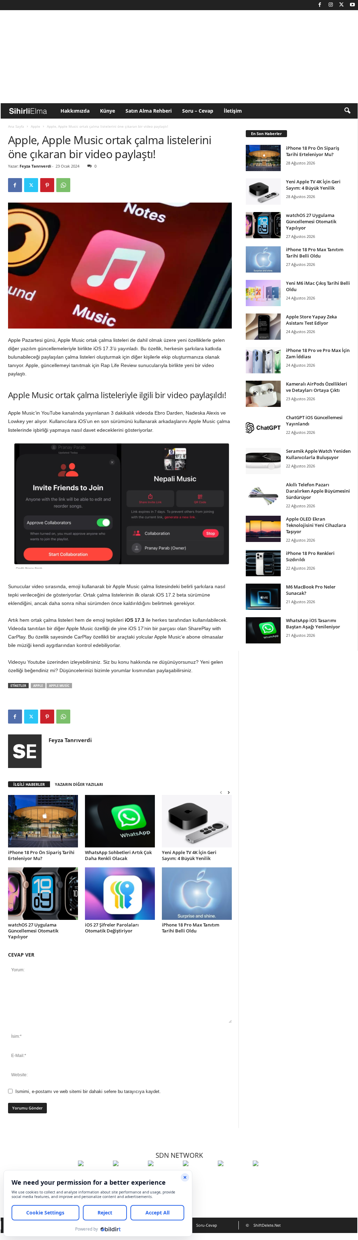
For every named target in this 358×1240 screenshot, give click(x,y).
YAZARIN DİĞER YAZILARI (79, 784)
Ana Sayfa (16, 126)
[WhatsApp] (63, 185)
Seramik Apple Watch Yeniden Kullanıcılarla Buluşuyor (318, 454)
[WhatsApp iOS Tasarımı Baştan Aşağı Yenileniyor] (263, 630)
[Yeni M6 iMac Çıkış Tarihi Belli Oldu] (263, 293)
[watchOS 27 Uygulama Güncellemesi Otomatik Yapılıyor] (43, 893)
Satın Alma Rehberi (149, 110)
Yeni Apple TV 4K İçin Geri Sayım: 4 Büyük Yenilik (189, 855)
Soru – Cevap (197, 110)
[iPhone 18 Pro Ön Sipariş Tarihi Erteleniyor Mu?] (43, 821)
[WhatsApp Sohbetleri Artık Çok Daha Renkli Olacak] (120, 821)
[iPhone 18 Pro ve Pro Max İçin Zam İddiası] (263, 360)
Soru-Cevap (206, 1225)
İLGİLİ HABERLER (29, 784)
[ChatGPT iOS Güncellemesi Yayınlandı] (263, 427)
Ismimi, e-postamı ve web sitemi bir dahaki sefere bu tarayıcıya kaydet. (88, 1091)
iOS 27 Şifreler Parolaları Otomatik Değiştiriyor (112, 928)
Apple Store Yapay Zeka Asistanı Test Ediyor (311, 319)
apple (38, 685)
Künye (107, 110)
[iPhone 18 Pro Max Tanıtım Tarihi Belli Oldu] (197, 893)
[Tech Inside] (198, 1176)
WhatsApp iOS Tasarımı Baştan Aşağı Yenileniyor (313, 623)
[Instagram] (331, 5)
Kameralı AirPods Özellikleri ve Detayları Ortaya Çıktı (316, 387)
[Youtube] (352, 5)
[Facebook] (320, 5)
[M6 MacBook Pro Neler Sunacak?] (263, 597)
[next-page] (228, 792)
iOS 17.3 (135, 620)
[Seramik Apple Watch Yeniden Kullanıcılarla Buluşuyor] (263, 461)
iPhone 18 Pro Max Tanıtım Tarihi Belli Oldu (190, 928)
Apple (35, 126)
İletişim (233, 110)
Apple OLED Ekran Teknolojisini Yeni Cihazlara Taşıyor (316, 525)
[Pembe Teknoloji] (233, 1176)
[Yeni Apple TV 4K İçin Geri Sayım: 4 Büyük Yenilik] (197, 821)
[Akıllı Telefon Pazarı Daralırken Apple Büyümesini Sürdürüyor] (263, 494)
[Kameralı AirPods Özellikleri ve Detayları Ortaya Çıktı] (263, 394)
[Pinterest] (47, 185)
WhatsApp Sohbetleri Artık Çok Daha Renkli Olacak (118, 855)
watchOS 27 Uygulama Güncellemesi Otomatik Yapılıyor (33, 931)
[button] (347, 111)
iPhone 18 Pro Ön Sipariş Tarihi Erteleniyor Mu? (41, 855)
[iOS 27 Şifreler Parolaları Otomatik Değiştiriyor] (120, 893)
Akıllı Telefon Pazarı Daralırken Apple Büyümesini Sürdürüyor (318, 490)
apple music (59, 685)
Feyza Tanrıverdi (35, 166)
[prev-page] (221, 792)
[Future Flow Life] (268, 1176)
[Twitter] (341, 5)
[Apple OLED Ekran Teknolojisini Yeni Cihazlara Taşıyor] (263, 529)
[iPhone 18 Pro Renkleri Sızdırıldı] (263, 563)
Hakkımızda (75, 110)
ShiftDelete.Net (267, 1225)
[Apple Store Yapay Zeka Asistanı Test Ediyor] (263, 326)
